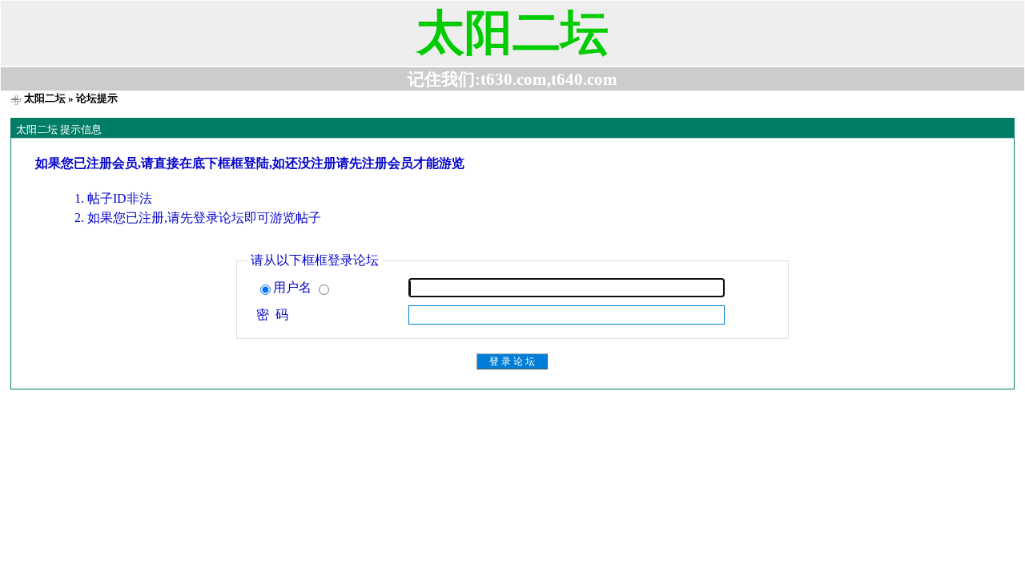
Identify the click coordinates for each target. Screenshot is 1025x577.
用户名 (294, 287)
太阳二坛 (45, 98)
